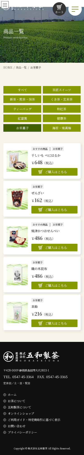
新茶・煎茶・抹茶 (22, 99)
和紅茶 (61, 109)
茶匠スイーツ (61, 90)
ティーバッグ (22, 109)
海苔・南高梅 (61, 128)
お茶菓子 (22, 128)
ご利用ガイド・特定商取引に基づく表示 (34, 420)
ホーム (12, 394)
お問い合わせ (16, 426)
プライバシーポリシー (22, 432)
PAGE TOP (77, 437)
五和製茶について (19, 407)
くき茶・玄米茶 (62, 99)
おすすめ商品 (40, 149)
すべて (22, 90)
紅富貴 (22, 118)
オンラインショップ (21, 413)
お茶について (16, 401)
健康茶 (61, 118)
